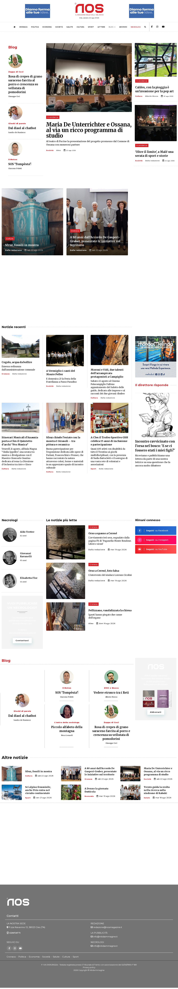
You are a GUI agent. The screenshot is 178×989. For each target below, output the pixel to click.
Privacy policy (89, 967)
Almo (58, 150)
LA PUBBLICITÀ (99, 932)
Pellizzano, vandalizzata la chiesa (109, 610)
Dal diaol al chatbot (22, 128)
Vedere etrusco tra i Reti (111, 692)
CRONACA (23, 27)
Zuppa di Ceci (15, 72)
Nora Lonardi (67, 735)
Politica (22, 956)
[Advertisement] (155, 234)
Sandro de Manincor (17, 132)
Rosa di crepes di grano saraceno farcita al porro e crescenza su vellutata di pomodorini (25, 84)
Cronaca (75, 231)
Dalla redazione (152, 161)
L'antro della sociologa (66, 722)
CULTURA (80, 27)
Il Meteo (12, 159)
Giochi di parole (17, 123)
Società (50, 150)
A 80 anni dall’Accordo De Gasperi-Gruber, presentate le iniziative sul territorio (95, 241)
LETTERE (101, 27)
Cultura (138, 96)
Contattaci (22, 640)
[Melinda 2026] (155, 356)
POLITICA (35, 27)
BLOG (111, 27)
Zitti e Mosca (111, 688)
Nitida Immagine (97, 970)
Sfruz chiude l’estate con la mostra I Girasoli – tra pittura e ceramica (63, 441)
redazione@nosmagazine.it (107, 927)
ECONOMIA (47, 27)
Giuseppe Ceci (14, 96)
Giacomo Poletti (15, 168)
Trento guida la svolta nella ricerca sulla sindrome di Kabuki (157, 790)
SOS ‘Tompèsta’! (19, 164)
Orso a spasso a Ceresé (102, 533)
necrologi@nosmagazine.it (22, 633)
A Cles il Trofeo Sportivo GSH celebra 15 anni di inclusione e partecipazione (109, 441)
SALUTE (69, 27)
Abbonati (155, 712)
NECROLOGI (136, 27)
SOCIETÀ (59, 27)
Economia (89, 796)
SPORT (91, 27)
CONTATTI (14, 932)
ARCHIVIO (123, 27)
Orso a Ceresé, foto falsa (103, 570)
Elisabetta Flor (28, 578)
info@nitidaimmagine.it (105, 936)
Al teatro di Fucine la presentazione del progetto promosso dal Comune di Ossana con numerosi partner (87, 143)
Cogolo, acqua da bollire (17, 362)
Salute (147, 798)
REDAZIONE (97, 923)
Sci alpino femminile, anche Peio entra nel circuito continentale (38, 790)
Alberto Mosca (151, 96)
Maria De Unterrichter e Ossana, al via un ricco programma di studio (89, 130)
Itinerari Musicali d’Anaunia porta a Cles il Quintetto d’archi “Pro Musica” (20, 441)
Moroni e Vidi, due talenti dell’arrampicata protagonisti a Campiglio (107, 373)
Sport (93, 469)
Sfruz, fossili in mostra (22, 245)
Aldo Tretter (27, 531)
